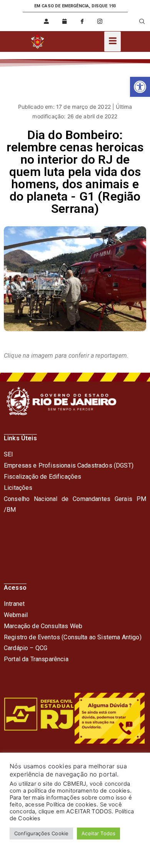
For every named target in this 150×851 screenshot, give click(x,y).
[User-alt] (47, 22)
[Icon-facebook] (82, 22)
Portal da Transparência (36, 659)
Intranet (14, 603)
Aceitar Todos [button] (98, 833)
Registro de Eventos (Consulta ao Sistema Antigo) (73, 637)
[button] (140, 87)
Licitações (18, 487)
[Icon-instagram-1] (100, 22)
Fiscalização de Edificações (42, 476)
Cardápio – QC (23, 648)
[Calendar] (64, 22)
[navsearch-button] (137, 21)
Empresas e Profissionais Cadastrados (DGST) (68, 465)
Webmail (16, 615)
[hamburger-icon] (112, 41)
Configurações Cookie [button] (41, 833)
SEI (8, 454)
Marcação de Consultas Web (43, 626)
